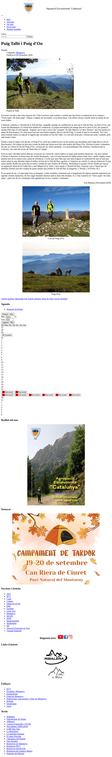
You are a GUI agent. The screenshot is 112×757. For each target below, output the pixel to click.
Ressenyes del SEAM (16, 748)
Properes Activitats (15, 309)
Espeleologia (12, 694)
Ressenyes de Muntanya (17, 744)
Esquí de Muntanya (15, 696)
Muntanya (20, 52)
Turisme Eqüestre (14, 631)
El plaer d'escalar (14, 736)
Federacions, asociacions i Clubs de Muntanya (26, 699)
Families (10, 608)
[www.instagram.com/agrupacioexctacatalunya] (70, 638)
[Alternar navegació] (2, 15)
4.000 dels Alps (13, 729)
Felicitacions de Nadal (16, 719)
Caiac (9, 599)
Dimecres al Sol (13, 604)
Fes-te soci (11, 27)
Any (3, 319)
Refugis (10, 701)
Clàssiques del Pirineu (16, 739)
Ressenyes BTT (13, 746)
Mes (3, 317)
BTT (9, 596)
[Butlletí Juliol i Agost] (56, 464)
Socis (9, 706)
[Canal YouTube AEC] (60, 638)
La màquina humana (15, 734)
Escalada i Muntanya (16, 691)
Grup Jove (11, 611)
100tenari (11, 721)
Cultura (10, 601)
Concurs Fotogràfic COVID (19, 724)
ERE (9, 606)
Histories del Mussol (15, 753)
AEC (9, 594)
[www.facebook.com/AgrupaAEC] (66, 638)
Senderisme (12, 623)
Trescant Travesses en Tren (18, 628)
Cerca (3, 34)
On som (10, 24)
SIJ (8, 626)
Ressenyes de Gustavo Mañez (19, 751)
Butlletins (11, 717)
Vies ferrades (12, 741)
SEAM (10, 616)
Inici (8, 19)
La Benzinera (12, 731)
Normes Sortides (14, 29)
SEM (9, 618)
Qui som (10, 22)
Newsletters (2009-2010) (17, 726)
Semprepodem (13, 621)
